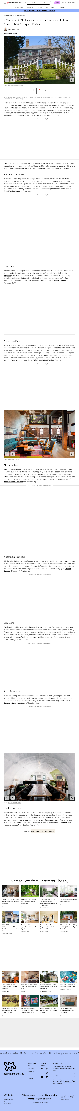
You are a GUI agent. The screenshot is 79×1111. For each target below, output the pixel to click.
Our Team (31, 1068)
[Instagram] (42, 1069)
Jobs (5, 1101)
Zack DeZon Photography (14, 802)
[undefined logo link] (14, 2)
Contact (30, 1075)
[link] (10, 901)
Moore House (61, 822)
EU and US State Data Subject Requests (68, 1098)
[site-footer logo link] (8, 1095)
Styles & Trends (20, 15)
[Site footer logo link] (15, 1068)
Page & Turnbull (60, 280)
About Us (31, 1071)
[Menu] (5, 3)
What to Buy (61, 7)
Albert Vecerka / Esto (13, 459)
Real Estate (8, 15)
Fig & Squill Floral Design (44, 360)
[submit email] (72, 1075)
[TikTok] (47, 1069)
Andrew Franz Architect (13, 482)
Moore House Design (20, 825)
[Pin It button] (12, 80)
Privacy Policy (57, 1083)
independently (10, 97)
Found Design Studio (12, 191)
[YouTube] (42, 1077)
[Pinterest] (47, 1073)
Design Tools (49, 7)
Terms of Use (68, 1081)
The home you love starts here (58, 1053)
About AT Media (8, 1099)
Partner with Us (8, 1103)
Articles (40, 7)
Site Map (30, 1078)
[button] (72, 80)
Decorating (30, 7)
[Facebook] (42, 1073)
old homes (46, 168)
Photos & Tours (18, 7)
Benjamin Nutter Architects (14, 703)
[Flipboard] (47, 1077)
